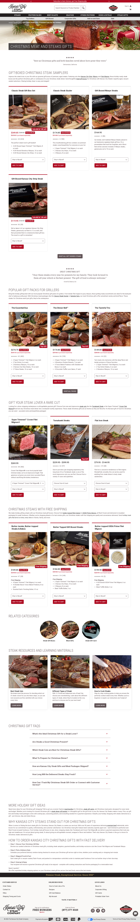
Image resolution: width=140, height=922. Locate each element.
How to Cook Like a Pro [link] (57, 886)
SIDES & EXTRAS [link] (105, 15)
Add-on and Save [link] (93, 19)
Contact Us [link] (6, 889)
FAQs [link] (4, 893)
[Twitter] (93, 911)
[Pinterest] (103, 911)
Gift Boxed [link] (49, 19)
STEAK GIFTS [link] (122, 15)
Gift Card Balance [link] (54, 893)
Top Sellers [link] (30, 19)
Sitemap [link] (133, 919)
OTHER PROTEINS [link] (87, 15)
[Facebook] (98, 911)
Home (11, 22)
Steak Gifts (17, 22)
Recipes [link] (52, 889)
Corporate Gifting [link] (101, 889)
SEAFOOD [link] (70, 15)
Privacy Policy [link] (126, 919)
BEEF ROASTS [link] (52, 15)
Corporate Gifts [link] (70, 19)
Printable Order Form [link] (102, 896)
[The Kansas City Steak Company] (14, 909)
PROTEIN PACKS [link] (34, 15)
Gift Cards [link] (98, 893)
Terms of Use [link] (117, 919)
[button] (135, 913)
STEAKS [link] (17, 15)
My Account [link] (53, 896)
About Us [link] (98, 886)
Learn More (16, 705)
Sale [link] (112, 19)
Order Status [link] (7, 886)
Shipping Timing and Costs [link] (12, 896)
